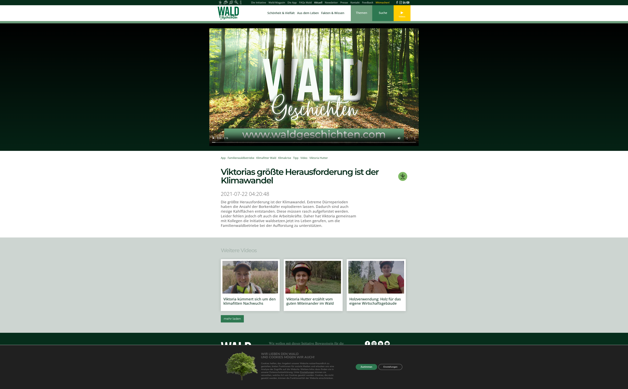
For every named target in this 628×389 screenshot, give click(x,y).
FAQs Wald (305, 2)
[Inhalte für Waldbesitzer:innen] (220, 2)
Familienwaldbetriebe (241, 158)
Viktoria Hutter (318, 158)
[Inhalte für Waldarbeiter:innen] (225, 2)
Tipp (295, 158)
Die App (292, 2)
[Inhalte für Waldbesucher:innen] (231, 2)
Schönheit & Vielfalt (281, 13)
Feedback (367, 2)
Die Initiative (258, 2)
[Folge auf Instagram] (374, 343)
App (223, 158)
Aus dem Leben (308, 13)
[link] (229, 13)
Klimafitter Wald (266, 158)
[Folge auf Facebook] (367, 343)
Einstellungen (307, 372)
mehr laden (232, 319)
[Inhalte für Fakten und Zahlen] (241, 2)
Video (303, 158)
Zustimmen (366, 367)
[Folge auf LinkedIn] (380, 343)
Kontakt (355, 2)
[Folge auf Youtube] (387, 343)
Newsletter (331, 2)
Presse (344, 2)
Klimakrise (284, 158)
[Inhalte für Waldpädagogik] (236, 2)
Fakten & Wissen (332, 13)
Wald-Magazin (277, 2)
